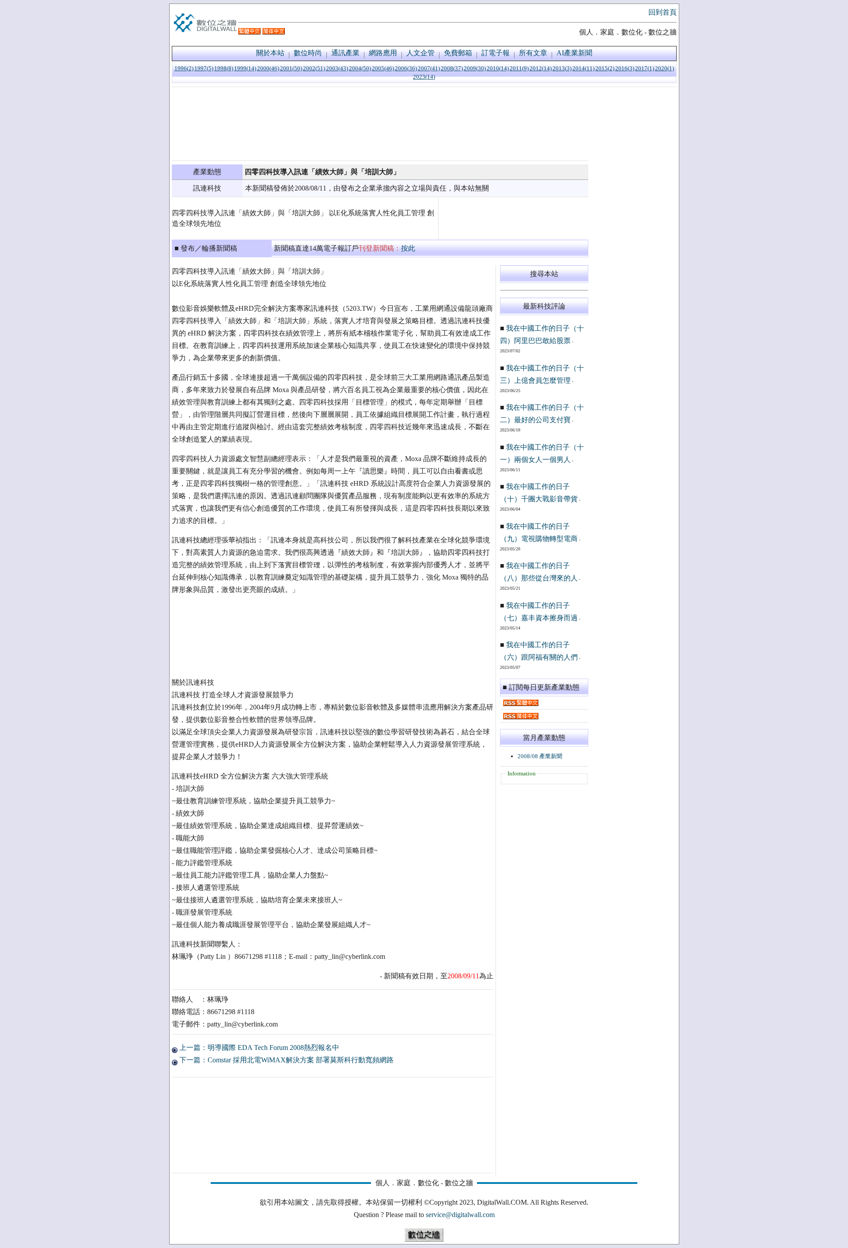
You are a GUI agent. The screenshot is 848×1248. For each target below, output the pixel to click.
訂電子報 (495, 53)
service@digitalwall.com (460, 1214)
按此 (408, 248)
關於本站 (270, 53)
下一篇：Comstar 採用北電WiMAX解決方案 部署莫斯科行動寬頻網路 (286, 1060)
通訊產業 (345, 53)
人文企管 (420, 53)
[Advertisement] (380, 124)
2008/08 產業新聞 (540, 756)
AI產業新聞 (574, 53)
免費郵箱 (458, 53)
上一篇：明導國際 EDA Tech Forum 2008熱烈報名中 (258, 1047)
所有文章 (533, 53)
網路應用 (383, 53)
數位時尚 (308, 53)
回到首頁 (662, 12)
